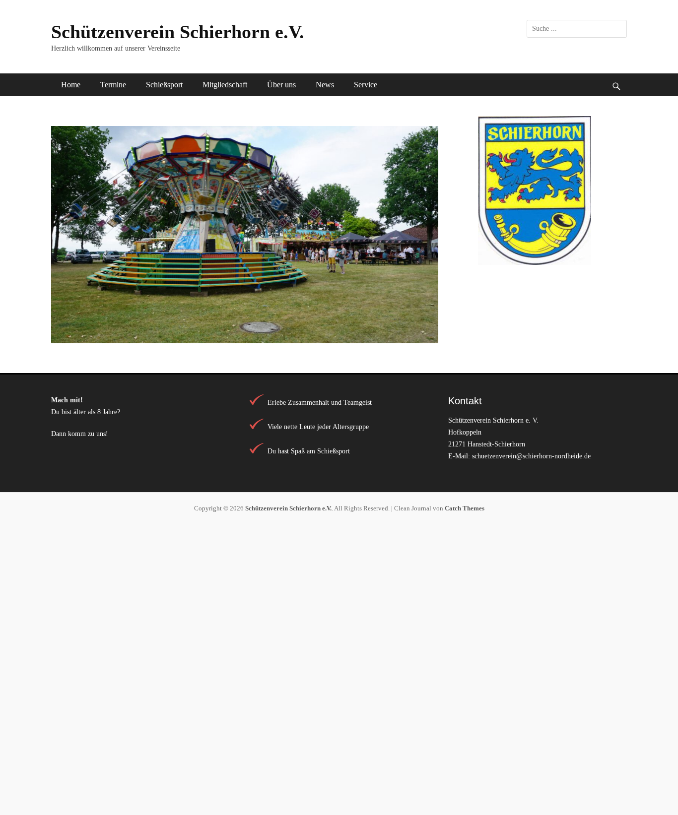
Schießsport (164, 84)
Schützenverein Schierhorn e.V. (177, 31)
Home (70, 84)
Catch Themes (464, 508)
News (325, 84)
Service (365, 84)
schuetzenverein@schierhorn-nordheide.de (531, 456)
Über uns (281, 84)
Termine (113, 84)
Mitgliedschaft (225, 84)
